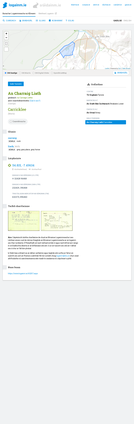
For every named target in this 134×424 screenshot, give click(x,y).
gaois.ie (128, 5)
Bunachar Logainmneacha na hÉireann (19, 13)
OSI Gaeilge (12, 73)
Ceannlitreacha (19, 121)
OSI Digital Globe (42, 73)
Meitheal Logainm (46, 13)
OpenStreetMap (60, 73)
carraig (12, 137)
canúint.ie (118, 5)
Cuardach (10, 20)
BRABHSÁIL (122, 73)
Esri (119, 68)
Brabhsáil (27, 20)
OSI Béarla (26, 73)
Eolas (71, 20)
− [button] (6, 37)
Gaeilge (117, 20)
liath (11, 146)
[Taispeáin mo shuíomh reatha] (6, 49)
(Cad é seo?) (35, 101)
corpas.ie (86, 5)
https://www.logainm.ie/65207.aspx (23, 273)
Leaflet (107, 68)
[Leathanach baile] (14, 5)
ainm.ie (96, 5)
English (127, 20)
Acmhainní (56, 20)
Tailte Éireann (126, 68)
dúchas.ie (106, 5)
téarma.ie (75, 5)
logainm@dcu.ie (63, 256)
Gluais (42, 20)
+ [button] (6, 33)
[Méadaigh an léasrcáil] (6, 43)
